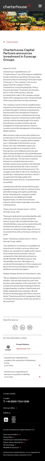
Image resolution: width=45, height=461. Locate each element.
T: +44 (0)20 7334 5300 (16, 401)
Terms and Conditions (10, 434)
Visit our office (9, 408)
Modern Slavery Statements (13, 442)
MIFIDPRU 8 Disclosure (11, 447)
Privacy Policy (8, 437)
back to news (12, 42)
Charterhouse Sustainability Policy (15, 440)
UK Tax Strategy (8, 445)
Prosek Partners (22, 344)
